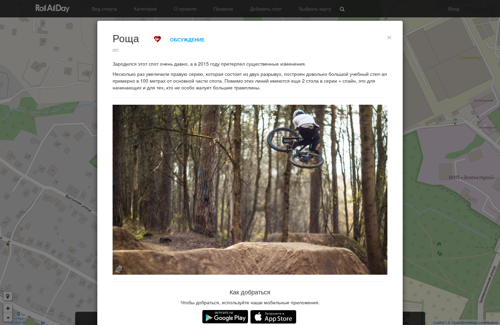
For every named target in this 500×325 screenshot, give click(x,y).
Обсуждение (187, 39)
